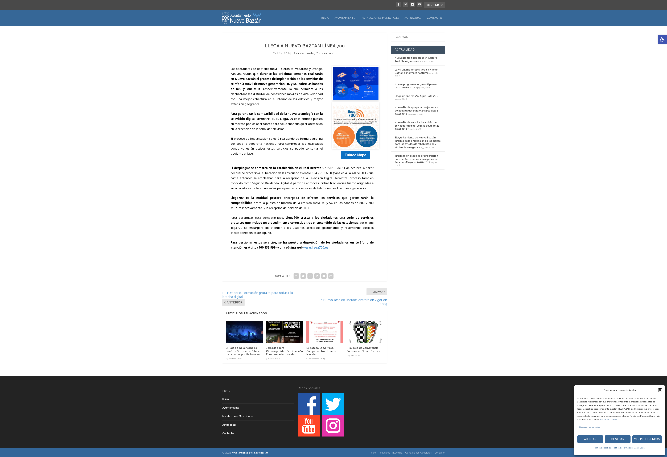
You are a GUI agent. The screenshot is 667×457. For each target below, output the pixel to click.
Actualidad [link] (413, 18)
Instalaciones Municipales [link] (380, 18)
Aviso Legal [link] (639, 448)
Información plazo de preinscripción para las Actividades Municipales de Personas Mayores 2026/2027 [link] (416, 159)
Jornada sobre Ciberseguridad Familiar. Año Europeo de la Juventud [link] (284, 351)
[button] (660, 390)
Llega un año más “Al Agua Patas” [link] (415, 96)
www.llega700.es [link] (315, 247)
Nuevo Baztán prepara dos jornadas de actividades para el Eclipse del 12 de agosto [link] (416, 110)
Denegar (617, 439)
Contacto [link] (434, 18)
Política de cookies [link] (602, 448)
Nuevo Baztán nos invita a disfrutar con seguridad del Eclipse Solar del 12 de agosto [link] (417, 125)
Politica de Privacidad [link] (623, 448)
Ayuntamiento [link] (345, 18)
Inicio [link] (325, 18)
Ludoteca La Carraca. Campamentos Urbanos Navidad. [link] (321, 351)
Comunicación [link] (326, 53)
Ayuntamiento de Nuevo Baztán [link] (250, 452)
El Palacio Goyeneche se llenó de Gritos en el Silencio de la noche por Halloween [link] (244, 351)
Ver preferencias (647, 439)
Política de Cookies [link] (608, 419)
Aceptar (590, 439)
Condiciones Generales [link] (418, 452)
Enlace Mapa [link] (355, 155)
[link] (662, 39)
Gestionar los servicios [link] (589, 427)
